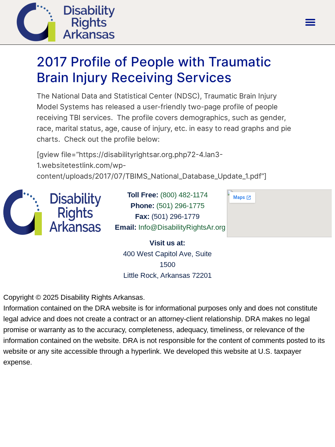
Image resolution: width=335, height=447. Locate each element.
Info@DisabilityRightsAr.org (181, 227)
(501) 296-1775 (180, 206)
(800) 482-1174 (184, 195)
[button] (310, 22)
